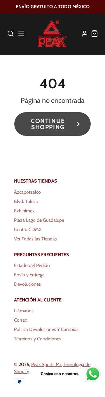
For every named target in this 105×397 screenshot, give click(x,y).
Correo (20, 320)
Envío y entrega (29, 275)
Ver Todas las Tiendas (35, 239)
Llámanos (24, 310)
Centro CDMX (27, 229)
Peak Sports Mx (46, 364)
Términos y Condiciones (37, 338)
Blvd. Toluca (26, 201)
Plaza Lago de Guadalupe (39, 220)
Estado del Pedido (32, 265)
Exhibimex (24, 211)
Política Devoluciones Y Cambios (46, 329)
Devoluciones (27, 284)
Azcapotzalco (27, 192)
